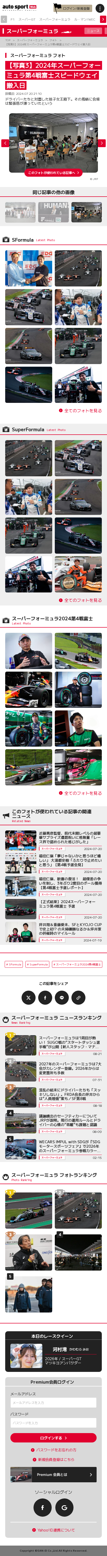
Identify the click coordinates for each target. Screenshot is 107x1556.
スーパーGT (26, 19)
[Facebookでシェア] (45, 998)
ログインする (51, 1437)
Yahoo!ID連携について (56, 1530)
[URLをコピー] (78, 998)
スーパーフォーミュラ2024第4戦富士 (78, 964)
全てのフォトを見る (83, 410)
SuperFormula (39, 964)
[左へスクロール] (4, 19)
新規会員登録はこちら (56, 1459)
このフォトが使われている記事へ (51, 172)
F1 (13, 19)
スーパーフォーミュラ (54, 19)
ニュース (93, 30)
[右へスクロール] (103, 19)
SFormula (15, 964)
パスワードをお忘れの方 (56, 1450)
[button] (102, 143)
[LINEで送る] (62, 998)
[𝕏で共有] (29, 998)
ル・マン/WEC (84, 19)
